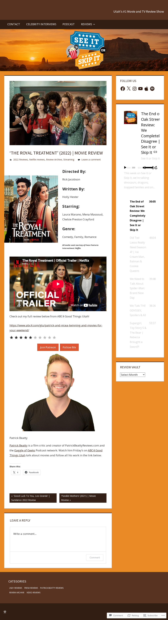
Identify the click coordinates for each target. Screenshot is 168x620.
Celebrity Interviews (41, 24)
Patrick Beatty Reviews (51, 588)
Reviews (86, 24)
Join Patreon (48, 347)
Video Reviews (33, 592)
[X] (128, 88)
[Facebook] (122, 88)
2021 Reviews (15, 588)
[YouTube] (140, 88)
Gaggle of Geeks (24, 450)
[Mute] (144, 167)
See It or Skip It (150, 158)
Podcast (69, 24)
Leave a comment (91, 159)
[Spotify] (152, 88)
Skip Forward (156, 167)
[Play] (125, 167)
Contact (13, 24)
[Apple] (146, 88)
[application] (140, 167)
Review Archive (54, 159)
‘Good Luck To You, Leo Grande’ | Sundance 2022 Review (30, 498)
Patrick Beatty (19, 445)
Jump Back (153, 167)
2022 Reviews (20, 159)
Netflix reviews (37, 159)
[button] (140, 216)
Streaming (68, 159)
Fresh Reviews (31, 588)
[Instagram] (134, 88)
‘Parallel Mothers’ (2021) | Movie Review (77, 498)
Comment (95, 557)
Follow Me (69, 347)
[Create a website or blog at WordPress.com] (5, 611)
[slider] (147, 167)
